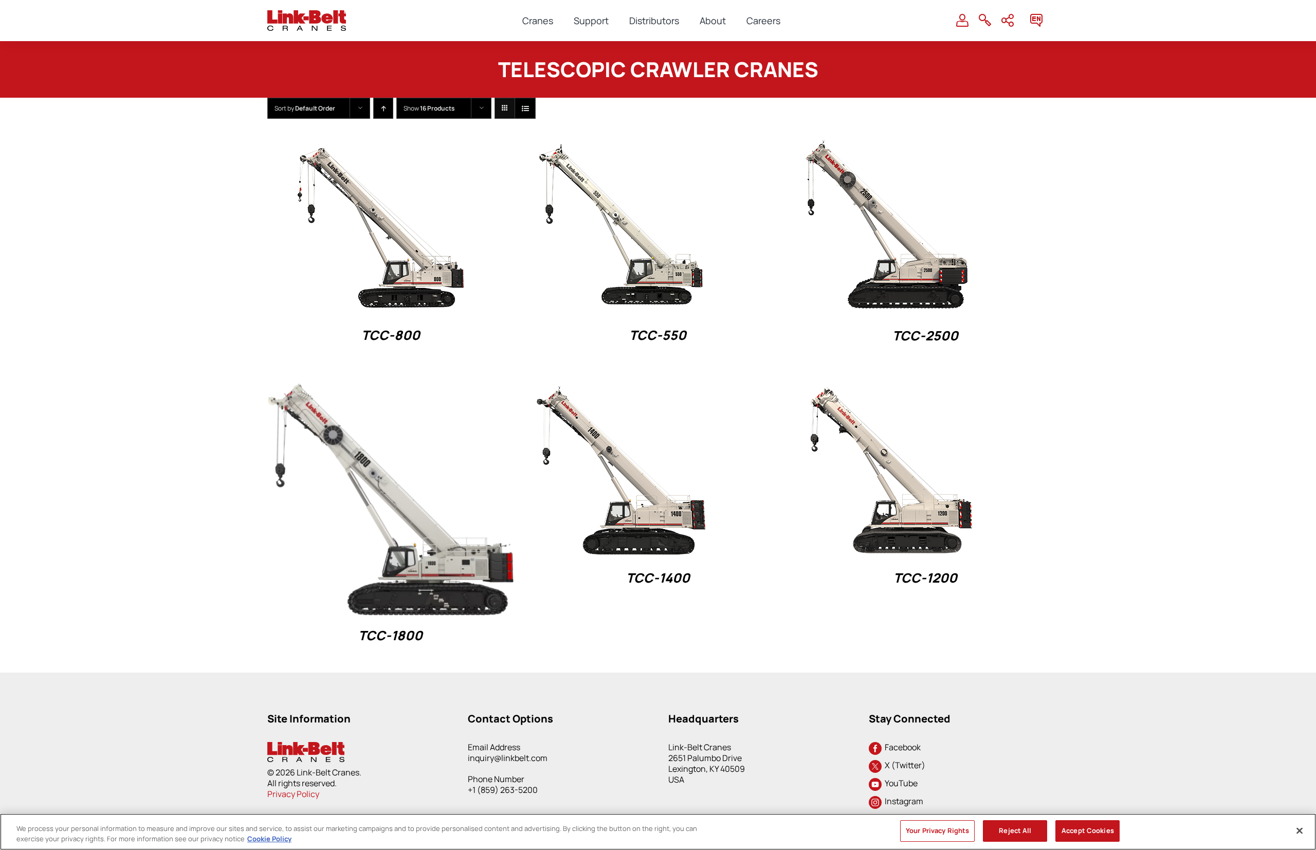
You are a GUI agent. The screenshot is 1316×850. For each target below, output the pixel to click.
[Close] (1299, 830)
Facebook (901, 747)
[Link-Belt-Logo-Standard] (306, 15)
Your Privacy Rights (937, 830)
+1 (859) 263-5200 (503, 789)
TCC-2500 (925, 336)
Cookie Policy (269, 838)
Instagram (902, 801)
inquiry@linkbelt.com (507, 758)
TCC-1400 (658, 578)
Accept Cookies (1088, 830)
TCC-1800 (390, 635)
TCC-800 (390, 335)
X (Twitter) (903, 765)
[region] (658, 831)
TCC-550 (657, 335)
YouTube (900, 783)
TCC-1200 (925, 578)
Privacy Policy (293, 794)
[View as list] (525, 108)
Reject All (1015, 830)
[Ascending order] (383, 108)
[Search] (985, 20)
